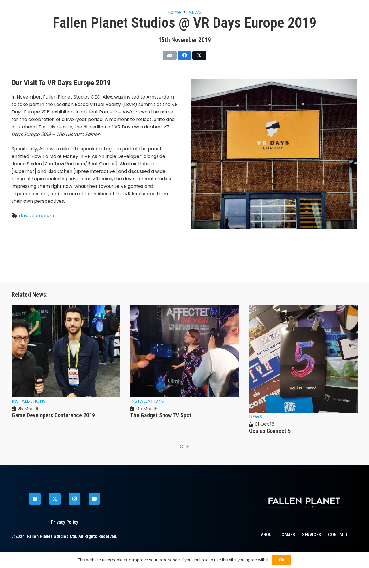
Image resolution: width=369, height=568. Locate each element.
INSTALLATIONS (29, 401)
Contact (338, 534)
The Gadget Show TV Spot (160, 415)
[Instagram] (74, 499)
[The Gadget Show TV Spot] (184, 308)
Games (288, 534)
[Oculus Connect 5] (303, 308)
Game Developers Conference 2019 (53, 415)
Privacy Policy (64, 522)
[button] (181, 446)
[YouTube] (94, 499)
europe (40, 215)
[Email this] (170, 55)
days (24, 215)
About (267, 534)
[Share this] (184, 55)
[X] (55, 499)
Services (311, 534)
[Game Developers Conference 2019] (66, 308)
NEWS (255, 416)
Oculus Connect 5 (270, 430)
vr (52, 215)
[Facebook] (35, 499)
